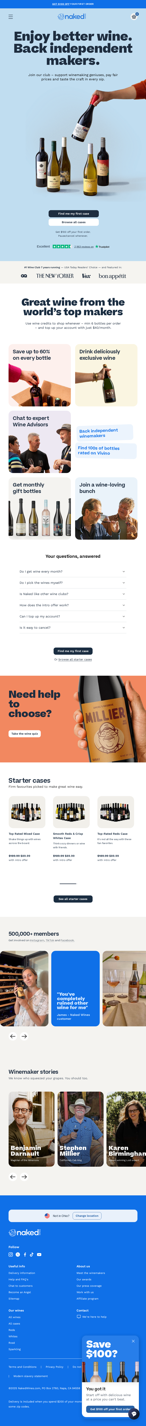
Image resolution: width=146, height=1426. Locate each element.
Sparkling (15, 1349)
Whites (13, 1336)
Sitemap (14, 1298)
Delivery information (22, 1273)
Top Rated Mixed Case (24, 833)
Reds (12, 1330)
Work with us (85, 1292)
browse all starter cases (75, 659)
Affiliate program (87, 1298)
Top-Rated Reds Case (112, 833)
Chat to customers (21, 1285)
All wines (14, 1317)
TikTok (50, 940)
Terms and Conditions (22, 1366)
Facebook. (68, 940)
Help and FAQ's (18, 1279)
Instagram (37, 940)
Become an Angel (20, 1292)
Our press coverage (89, 1285)
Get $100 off (61, 4)
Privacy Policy (54, 1366)
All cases (14, 1323)
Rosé (12, 1342)
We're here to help (94, 1316)
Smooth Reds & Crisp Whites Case (68, 836)
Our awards (84, 1279)
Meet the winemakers (91, 1273)
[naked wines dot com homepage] (72, 16)
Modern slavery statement (31, 1376)
